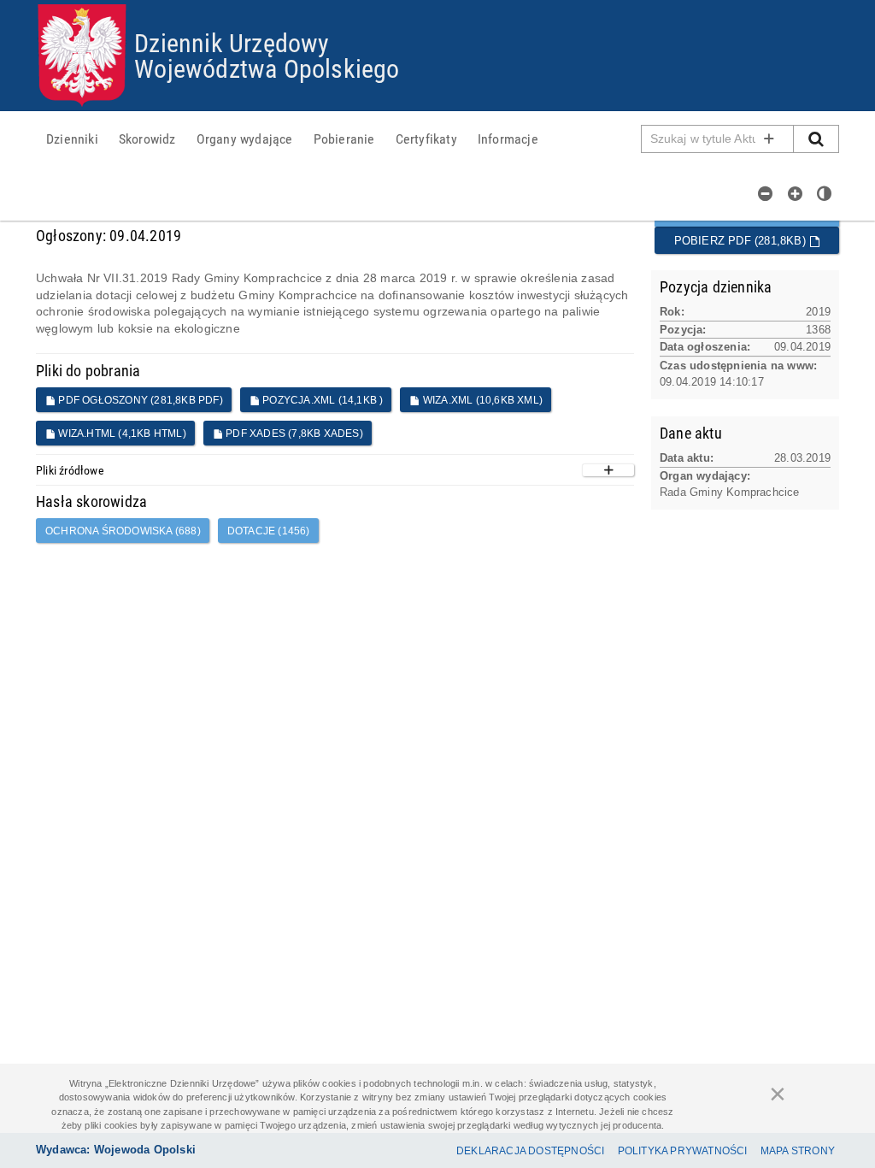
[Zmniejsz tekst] (765, 193)
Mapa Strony (797, 1151)
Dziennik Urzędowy (231, 42)
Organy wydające (245, 138)
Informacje (508, 138)
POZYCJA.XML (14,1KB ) (321, 400)
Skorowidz (147, 138)
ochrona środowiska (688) (123, 531)
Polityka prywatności (683, 1151)
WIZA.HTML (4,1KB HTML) (121, 433)
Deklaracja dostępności (530, 1151)
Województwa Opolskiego (266, 68)
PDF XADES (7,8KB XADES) (293, 433)
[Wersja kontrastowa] (824, 193)
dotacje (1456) (268, 531)
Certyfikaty (426, 138)
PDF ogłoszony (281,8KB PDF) (139, 400)
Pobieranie (344, 138)
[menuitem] (72, 138)
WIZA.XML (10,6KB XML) (481, 400)
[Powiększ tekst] (795, 193)
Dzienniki (72, 138)
